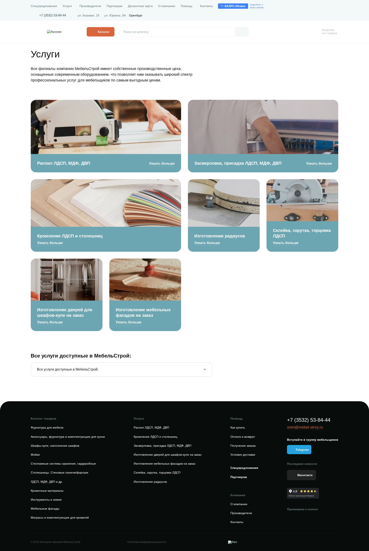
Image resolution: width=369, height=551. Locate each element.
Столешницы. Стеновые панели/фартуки (59, 472)
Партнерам (114, 6)
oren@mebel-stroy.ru (305, 427)
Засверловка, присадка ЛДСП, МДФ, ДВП (237, 163)
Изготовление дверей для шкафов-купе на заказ (64, 312)
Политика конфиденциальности (146, 542)
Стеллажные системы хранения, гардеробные (63, 463)
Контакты (206, 6)
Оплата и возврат (242, 436)
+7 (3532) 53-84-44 (52, 15)
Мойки (35, 454)
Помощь (186, 6)
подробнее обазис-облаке (257, 6)
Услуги (67, 6)
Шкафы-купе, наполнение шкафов (55, 445)
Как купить (237, 427)
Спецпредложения (44, 6)
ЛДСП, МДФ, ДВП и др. (47, 481)
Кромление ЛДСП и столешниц (69, 236)
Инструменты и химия (46, 499)
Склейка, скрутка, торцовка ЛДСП (302, 233)
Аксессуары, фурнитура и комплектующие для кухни (68, 436)
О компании (166, 6)
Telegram (302, 449)
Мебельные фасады (45, 508)
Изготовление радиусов (219, 236)
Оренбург (135, 15)
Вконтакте (305, 475)
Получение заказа (243, 445)
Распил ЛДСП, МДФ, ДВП (63, 163)
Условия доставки (242, 454)
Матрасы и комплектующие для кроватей (60, 517)
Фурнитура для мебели (47, 427)
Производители (90, 6)
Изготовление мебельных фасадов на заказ (143, 312)
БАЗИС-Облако (235, 6)
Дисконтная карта (140, 6)
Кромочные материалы (47, 490)
